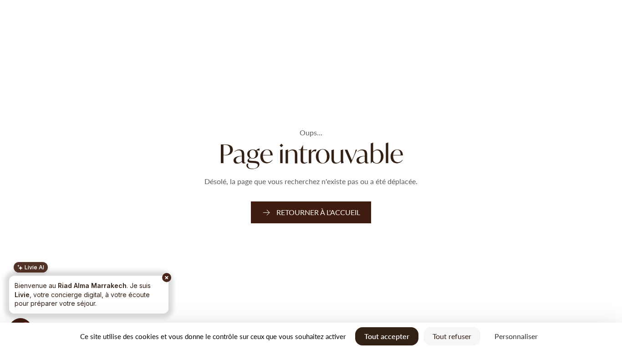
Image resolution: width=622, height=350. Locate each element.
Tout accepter (386, 336)
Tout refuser (452, 336)
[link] (311, 212)
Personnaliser (516, 336)
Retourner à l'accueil (318, 212)
